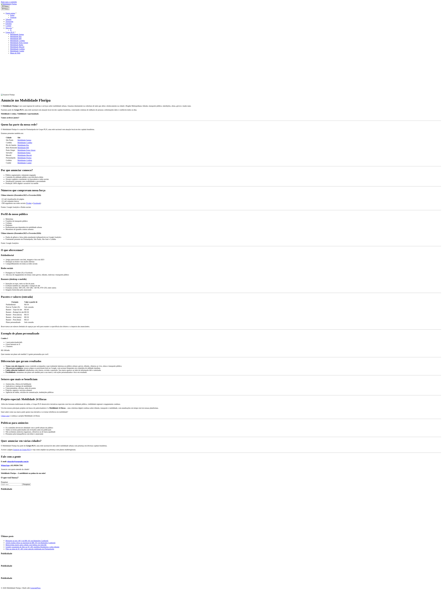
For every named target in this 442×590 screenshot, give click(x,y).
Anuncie (13, 17)
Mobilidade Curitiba (17, 41)
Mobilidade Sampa (17, 34)
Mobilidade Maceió (17, 47)
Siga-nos (9, 28)
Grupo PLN (10, 32)
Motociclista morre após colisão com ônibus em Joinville (26, 545)
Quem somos (10, 13)
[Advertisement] (221, 75)
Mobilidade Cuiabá (17, 51)
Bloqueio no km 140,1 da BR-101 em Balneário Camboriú (27, 541)
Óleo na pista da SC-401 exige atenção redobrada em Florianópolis (30, 549)
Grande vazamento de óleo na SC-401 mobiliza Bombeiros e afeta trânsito (32, 547)
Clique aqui (5, 416)
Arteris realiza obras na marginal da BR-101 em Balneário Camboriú (30, 543)
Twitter (29, 203)
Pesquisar (4, 482)
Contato (8, 26)
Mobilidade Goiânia (17, 49)
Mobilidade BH (16, 39)
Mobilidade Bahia (16, 45)
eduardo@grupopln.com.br (18, 461)
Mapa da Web (15, 53)
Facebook (36, 203)
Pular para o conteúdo (9, 2)
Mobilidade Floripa (24, 158)
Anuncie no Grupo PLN (22, 450)
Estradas (9, 24)
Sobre (12, 15)
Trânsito (8, 19)
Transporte (9, 22)
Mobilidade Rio (16, 36)
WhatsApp (5, 465)
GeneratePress (35, 588)
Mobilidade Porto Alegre (19, 43)
